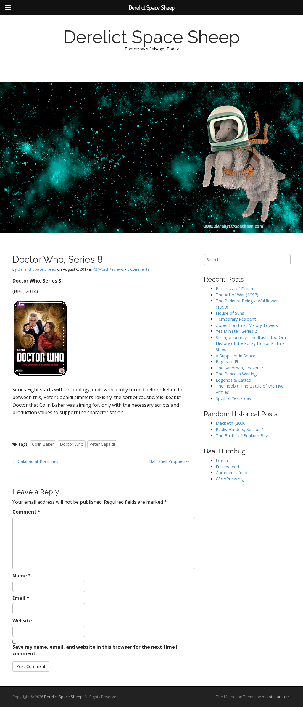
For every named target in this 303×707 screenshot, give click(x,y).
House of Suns (230, 313)
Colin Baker (43, 444)
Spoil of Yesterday (233, 398)
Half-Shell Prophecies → (172, 461)
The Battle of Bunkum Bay (242, 435)
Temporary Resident (236, 319)
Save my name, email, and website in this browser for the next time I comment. (95, 650)
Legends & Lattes (233, 380)
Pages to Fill (228, 361)
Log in (222, 460)
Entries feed (227, 466)
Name (21, 575)
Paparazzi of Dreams (236, 288)
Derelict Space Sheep (151, 37)
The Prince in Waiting (236, 374)
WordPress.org (230, 479)
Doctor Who (71, 444)
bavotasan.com (276, 696)
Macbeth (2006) (231, 423)
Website (22, 620)
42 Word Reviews (108, 269)
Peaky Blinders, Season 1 (240, 429)
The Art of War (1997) (237, 295)
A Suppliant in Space (235, 356)
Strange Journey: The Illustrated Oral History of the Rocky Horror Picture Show (251, 343)
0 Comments (138, 269)
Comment (26, 512)
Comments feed (231, 472)
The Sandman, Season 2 (239, 368)
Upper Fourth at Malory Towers (247, 325)
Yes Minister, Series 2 (236, 331)
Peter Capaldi (102, 444)
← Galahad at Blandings (35, 461)
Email (20, 598)
